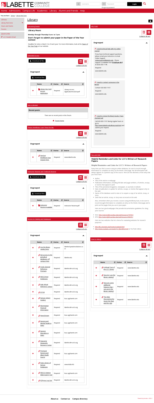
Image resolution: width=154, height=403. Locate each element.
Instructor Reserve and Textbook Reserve (42, 172)
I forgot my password (108, 7)
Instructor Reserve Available (46, 206)
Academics (42, 10)
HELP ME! (94, 26)
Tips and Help (95, 155)
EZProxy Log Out (46, 380)
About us (54, 399)
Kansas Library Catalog (45, 299)
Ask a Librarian (33, 105)
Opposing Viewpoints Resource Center (46, 343)
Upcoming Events (34, 26)
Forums (3, 29)
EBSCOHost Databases (44, 278)
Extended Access (33, 56)
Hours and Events (7, 26)
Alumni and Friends (68, 10)
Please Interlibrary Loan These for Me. (41, 128)
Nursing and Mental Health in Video (45, 323)
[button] (37, 61)
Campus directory (79, 399)
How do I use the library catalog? (109, 276)
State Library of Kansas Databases (45, 365)
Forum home (59, 121)
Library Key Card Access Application (45, 91)
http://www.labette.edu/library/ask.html (108, 125)
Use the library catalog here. (45, 248)
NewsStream (44, 316)
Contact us (65, 399)
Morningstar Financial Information (44, 308)
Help (82, 10)
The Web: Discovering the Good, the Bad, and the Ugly (109, 300)
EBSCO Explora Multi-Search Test (46, 374)
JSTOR (42, 292)
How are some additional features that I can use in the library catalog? (109, 287)
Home (4, 10)
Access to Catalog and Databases (39, 219)
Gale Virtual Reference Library (46, 286)
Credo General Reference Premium (45, 269)
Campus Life (29, 10)
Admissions (15, 10)
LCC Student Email (9, 37)
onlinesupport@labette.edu (104, 60)
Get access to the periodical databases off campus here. (46, 258)
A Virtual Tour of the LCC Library (109, 268)
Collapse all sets (81, 66)
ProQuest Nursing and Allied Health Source (44, 354)
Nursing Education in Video (44, 333)
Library (53, 10)
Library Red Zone (21, 16)
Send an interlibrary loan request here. (45, 158)
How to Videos (96, 239)
